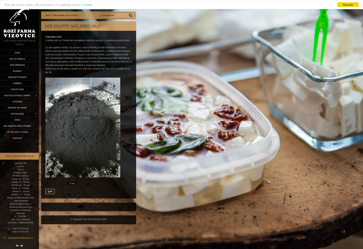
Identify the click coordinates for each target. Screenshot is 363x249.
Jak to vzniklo (17, 58)
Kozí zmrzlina (17, 65)
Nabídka (17, 83)
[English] (22, 246)
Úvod (17, 52)
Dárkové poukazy (17, 77)
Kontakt (17, 138)
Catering (17, 101)
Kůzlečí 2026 (17, 89)
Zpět (50, 191)
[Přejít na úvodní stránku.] (19, 19)
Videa (17, 119)
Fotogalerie (17, 113)
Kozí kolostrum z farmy (17, 95)
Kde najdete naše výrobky (17, 126)
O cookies (86, 5)
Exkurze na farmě (17, 107)
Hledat (131, 15)
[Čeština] (17, 246)
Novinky (17, 71)
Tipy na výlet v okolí (17, 132)
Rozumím (348, 4)
